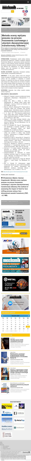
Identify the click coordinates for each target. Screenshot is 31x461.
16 (27, 324)
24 (3, 329)
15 (23, 324)
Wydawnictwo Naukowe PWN (16, 342)
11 (7, 324)
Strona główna (5, 28)
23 (27, 326)
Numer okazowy (21, 220)
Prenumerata (20, 217)
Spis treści (19, 215)
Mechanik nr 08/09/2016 (6, 55)
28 (7, 320)
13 (15, 324)
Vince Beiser (13, 368)
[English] (23, 11)
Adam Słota (12, 352)
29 (11, 320)
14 (19, 324)
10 (3, 324)
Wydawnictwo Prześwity (15, 374)
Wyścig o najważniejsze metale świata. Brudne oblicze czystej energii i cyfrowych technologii (19, 371)
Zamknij (25, 452)
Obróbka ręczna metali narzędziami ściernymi (16, 340)
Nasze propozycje (7, 335)
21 (19, 326)
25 (7, 329)
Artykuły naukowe (6, 448)
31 (19, 320)
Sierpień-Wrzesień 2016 (13, 28)
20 (15, 326)
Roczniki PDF (20, 218)
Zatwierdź (23, 233)
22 (23, 326)
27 (3, 320)
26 (11, 329)
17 (3, 326)
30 (15, 320)
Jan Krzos (12, 338)
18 (7, 326)
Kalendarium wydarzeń (8, 313)
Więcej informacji (6, 236)
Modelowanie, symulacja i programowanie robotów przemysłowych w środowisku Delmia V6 (19, 356)
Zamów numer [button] (19, 224)
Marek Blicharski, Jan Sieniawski (17, 383)
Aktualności (5, 447)
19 (11, 326)
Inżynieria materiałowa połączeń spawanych (19, 385)
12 (11, 324)
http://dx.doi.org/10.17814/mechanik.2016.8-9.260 (16, 171)
